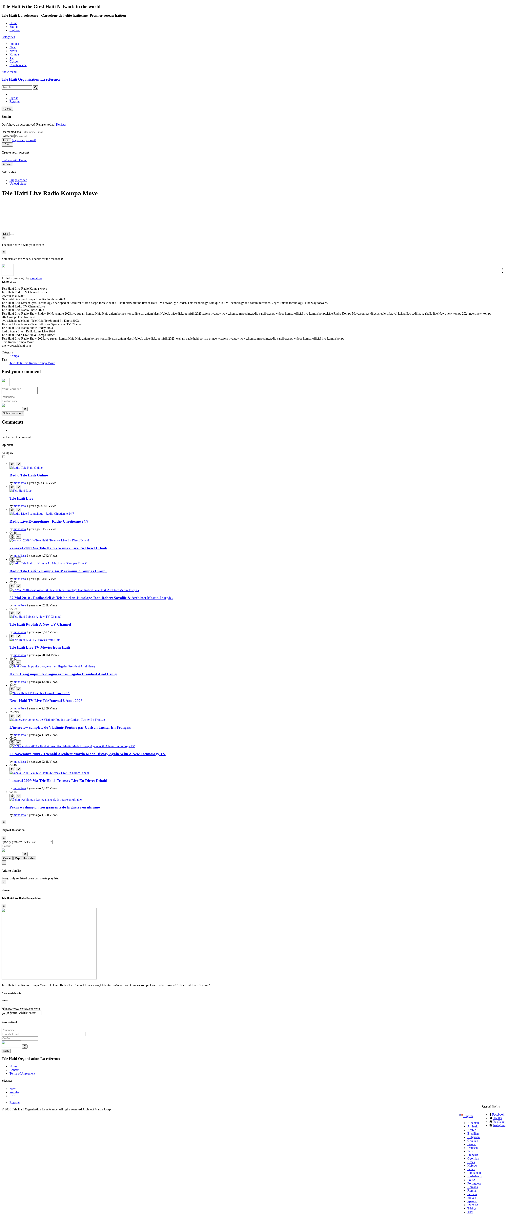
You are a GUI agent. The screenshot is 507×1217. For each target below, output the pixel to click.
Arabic (471, 1130)
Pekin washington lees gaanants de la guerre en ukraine (55, 807)
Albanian (473, 1122)
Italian (471, 1169)
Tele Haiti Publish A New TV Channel (40, 624)
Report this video (24, 858)
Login (6, 140)
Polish (471, 1180)
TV (12, 58)
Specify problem (12, 842)
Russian (472, 1190)
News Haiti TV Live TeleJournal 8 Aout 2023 (46, 701)
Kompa (14, 54)
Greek (471, 1162)
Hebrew (472, 1165)
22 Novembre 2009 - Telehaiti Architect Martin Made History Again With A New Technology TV (88, 754)
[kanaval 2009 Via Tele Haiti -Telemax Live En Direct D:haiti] (49, 540)
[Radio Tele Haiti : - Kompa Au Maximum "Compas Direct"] (48, 563)
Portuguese (474, 1183)
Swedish (472, 1205)
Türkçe (471, 1208)
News (13, 50)
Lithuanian (474, 1172)
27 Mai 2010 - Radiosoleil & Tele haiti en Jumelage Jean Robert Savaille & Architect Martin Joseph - (91, 598)
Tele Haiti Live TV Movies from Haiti (40, 647)
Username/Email (12, 132)
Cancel (7, 858)
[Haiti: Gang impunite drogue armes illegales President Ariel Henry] (52, 666)
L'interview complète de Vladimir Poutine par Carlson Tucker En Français (70, 727)
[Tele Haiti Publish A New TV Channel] (35, 616)
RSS (12, 1096)
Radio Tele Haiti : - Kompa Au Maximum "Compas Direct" (58, 571)
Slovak (471, 1197)
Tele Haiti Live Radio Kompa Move (32, 363)
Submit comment (13, 413)
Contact (14, 1070)
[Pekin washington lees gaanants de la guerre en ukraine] (46, 799)
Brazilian (473, 1133)
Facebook (498, 1114)
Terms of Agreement (22, 1073)
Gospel (14, 61)
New (13, 47)
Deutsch (472, 1147)
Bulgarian (473, 1137)
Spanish (472, 1201)
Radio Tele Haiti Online (29, 475)
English (468, 1116)
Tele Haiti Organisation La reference (31, 79)
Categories (8, 37)
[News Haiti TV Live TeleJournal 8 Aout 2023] (40, 693)
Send (6, 1050)
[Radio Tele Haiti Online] (26, 467)
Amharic (472, 1126)
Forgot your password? (24, 140)
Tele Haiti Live (21, 498)
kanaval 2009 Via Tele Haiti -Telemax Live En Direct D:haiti (58, 548)
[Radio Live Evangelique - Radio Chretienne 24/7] (42, 513)
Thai (470, 1212)
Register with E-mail (14, 160)
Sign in (14, 26)
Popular (14, 43)
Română (472, 1187)
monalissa (36, 278)
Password (8, 136)
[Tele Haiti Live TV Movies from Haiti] (35, 639)
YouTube (498, 1121)
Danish (471, 1144)
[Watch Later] (12, 464)
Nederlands (474, 1176)
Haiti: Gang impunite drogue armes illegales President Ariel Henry (63, 674)
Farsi (470, 1151)
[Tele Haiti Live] (20, 490)
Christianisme (18, 65)
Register (15, 30)
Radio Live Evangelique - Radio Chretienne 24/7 (49, 521)
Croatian (472, 1140)
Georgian (473, 1158)
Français (472, 1155)
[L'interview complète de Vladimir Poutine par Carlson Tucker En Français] (57, 719)
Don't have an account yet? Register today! (28, 124)
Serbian (472, 1194)
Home (13, 23)
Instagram (499, 1125)
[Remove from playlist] (18, 464)
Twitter (497, 1118)
